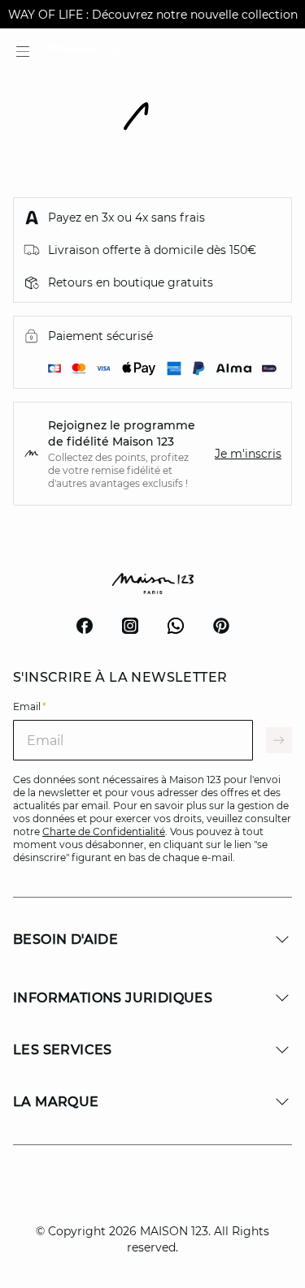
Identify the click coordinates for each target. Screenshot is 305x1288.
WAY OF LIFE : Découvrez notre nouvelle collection (153, 14)
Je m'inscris (248, 453)
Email (29, 706)
